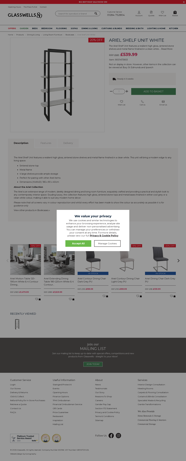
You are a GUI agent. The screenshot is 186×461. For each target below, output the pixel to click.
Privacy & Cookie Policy (104, 235)
